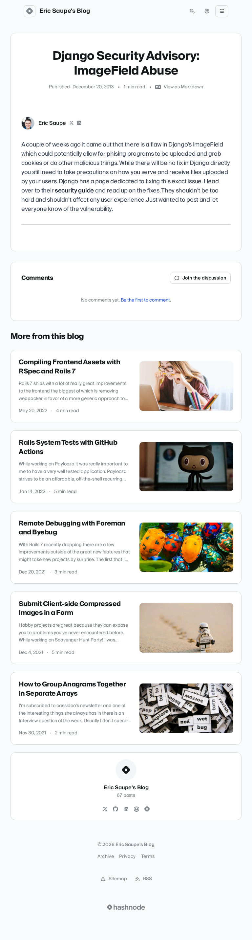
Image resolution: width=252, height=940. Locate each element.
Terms (148, 857)
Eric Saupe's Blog (64, 11)
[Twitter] (105, 809)
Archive (105, 857)
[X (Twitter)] (71, 123)
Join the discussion (204, 278)
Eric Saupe (52, 123)
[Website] (136, 809)
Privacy (127, 857)
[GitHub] (115, 809)
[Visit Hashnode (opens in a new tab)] (126, 907)
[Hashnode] (147, 809)
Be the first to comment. (146, 300)
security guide (74, 191)
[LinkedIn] (79, 123)
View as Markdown (183, 87)
